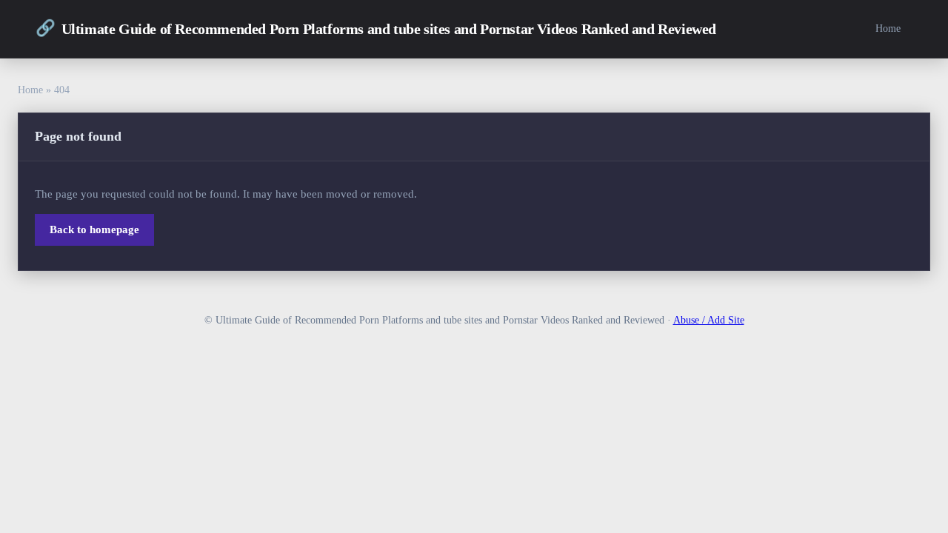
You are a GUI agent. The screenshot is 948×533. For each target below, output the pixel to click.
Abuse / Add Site (708, 320)
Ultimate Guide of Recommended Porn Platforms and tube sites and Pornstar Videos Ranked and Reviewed (376, 28)
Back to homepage (94, 229)
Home (888, 28)
